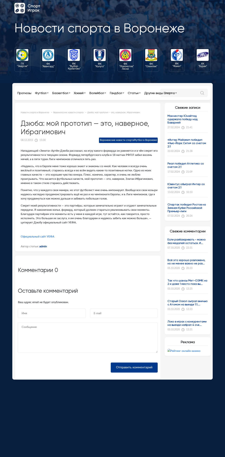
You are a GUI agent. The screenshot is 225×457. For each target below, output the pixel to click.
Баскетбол (60, 93)
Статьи (133, 93)
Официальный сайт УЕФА (37, 236)
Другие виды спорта (159, 93)
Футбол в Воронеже (145, 140)
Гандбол (116, 93)
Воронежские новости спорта (117, 140)
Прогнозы (24, 93)
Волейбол (96, 93)
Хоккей (78, 93)
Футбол (40, 93)
